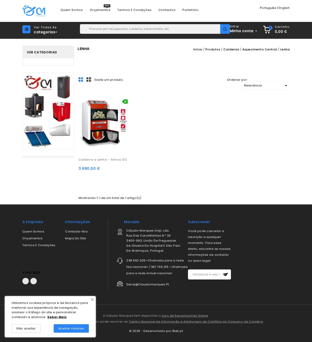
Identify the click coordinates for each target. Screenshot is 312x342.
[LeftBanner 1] (48, 111)
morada (131, 222)
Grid (81, 79)
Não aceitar (26, 328)
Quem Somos (72, 10)
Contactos (167, 10)
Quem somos (33, 231)
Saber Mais (57, 317)
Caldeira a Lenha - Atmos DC (103, 159)
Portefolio (190, 10)
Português (268, 8)
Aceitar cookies (71, 328)
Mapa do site (75, 238)
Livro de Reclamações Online (185, 315)
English (284, 8)
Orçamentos (100, 10)
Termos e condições (38, 245)
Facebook (25, 281)
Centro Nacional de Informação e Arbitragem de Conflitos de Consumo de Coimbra (196, 321)
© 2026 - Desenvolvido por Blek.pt (156, 331)
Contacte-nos (76, 231)
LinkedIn (33, 281)
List (89, 79)
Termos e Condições (134, 10)
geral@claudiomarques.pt (147, 284)
